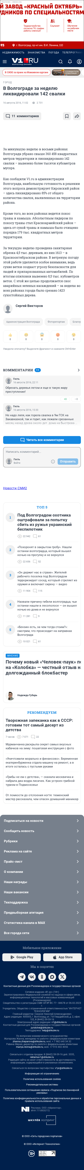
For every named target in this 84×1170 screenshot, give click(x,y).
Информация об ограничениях (42, 1073)
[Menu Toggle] (4, 61)
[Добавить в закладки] (67, 116)
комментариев (25, 116)
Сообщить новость (19, 831)
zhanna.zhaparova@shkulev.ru (29, 1041)
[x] (62, 977)
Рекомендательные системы (42, 1084)
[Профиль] (79, 61)
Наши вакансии (16, 892)
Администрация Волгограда (23, 321)
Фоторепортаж (56, 321)
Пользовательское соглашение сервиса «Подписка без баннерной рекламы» (42, 1091)
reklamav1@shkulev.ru (42, 1057)
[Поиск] (60, 61)
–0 (76, 399)
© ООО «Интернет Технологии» (42, 1144)
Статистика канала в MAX (24, 923)
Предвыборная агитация (24, 912)
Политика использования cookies (42, 1079)
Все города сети (16, 933)
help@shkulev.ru (50, 1030)
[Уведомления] (70, 61)
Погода (53, 52)
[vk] (32, 977)
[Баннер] (66, 72)
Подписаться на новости (23, 821)
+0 (65, 399)
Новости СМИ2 (15, 488)
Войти (17, 463)
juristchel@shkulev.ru (42, 1027)
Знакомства (36, 52)
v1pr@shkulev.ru (63, 1068)
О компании (13, 872)
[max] (52, 977)
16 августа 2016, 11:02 (15, 102)
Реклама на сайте (18, 851)
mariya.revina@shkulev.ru (29, 1047)
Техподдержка (16, 902)
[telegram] (22, 977)
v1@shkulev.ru (59, 1022)
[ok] (42, 977)
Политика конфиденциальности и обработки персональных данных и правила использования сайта (42, 1099)
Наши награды (15, 882)
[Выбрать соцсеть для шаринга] (77, 116)
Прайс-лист (13, 861)
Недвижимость (13, 52)
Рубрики (11, 841)
